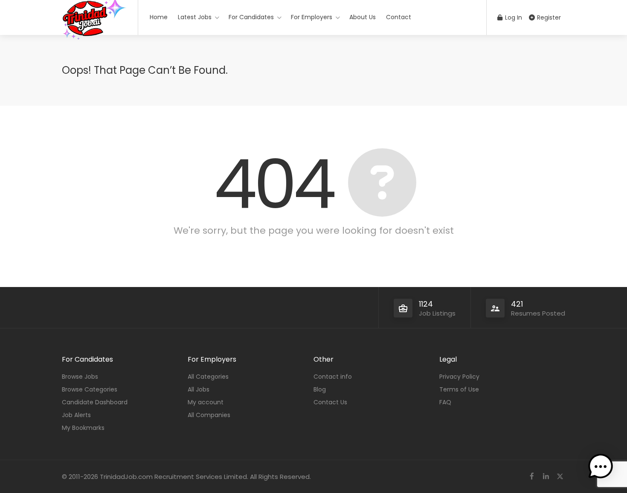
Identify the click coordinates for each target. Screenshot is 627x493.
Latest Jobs (195, 17)
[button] (600, 466)
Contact (398, 17)
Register (548, 17)
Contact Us (330, 402)
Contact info (333, 376)
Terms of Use (459, 389)
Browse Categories (89, 389)
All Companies (209, 415)
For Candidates (251, 17)
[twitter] (559, 476)
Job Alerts (76, 415)
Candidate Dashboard (95, 402)
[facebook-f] (531, 476)
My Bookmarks (83, 427)
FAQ (445, 402)
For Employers (311, 17)
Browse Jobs (80, 376)
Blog (320, 389)
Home (159, 17)
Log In (512, 17)
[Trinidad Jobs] (94, 47)
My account (206, 402)
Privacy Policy (459, 376)
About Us (362, 17)
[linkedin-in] (545, 476)
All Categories (208, 376)
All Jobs (198, 389)
